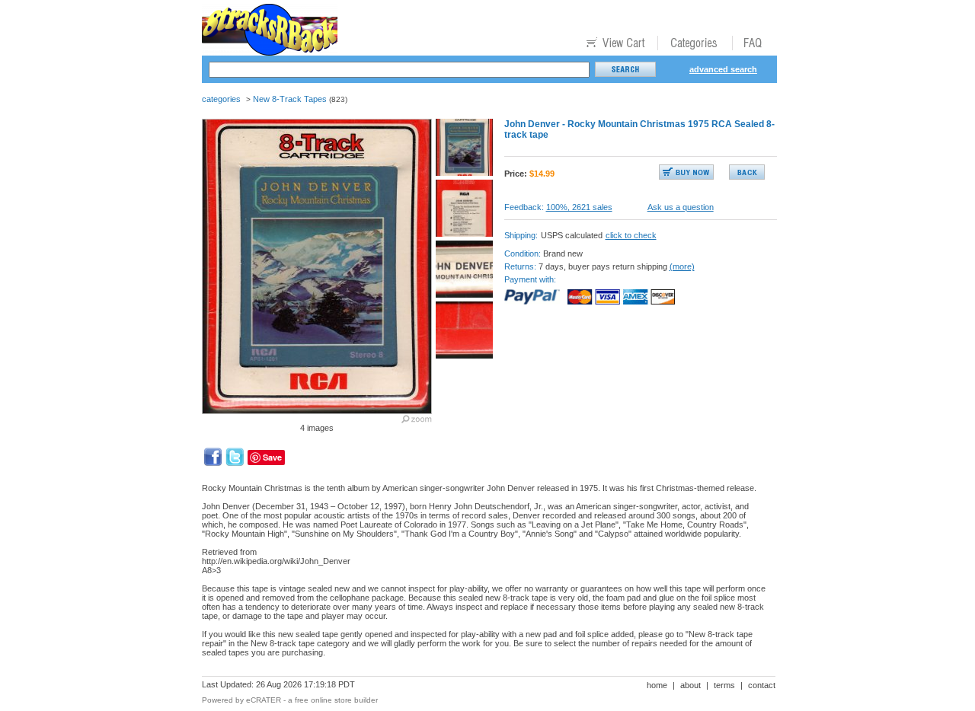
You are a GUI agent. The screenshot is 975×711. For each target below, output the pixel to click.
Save (272, 457)
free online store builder (336, 700)
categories (221, 99)
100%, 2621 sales (579, 207)
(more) (682, 266)
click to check (631, 235)
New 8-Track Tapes (290, 99)
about (690, 685)
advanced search (723, 69)
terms (724, 685)
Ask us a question (680, 207)
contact (761, 685)
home (657, 685)
